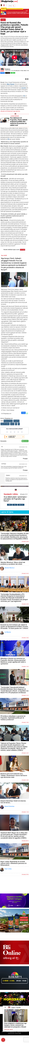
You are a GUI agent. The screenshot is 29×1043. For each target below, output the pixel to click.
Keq (15, 504)
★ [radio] (7, 432)
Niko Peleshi (10, 84)
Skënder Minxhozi (10, 568)
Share (3, 72)
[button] (3, 1039)
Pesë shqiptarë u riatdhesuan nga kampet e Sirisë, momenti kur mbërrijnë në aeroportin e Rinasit (15, 1025)
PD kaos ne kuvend (8, 420)
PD (8, 139)
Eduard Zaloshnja (10, 806)
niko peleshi (16, 420)
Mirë (10, 504)
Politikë (3, 20)
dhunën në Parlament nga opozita (10, 111)
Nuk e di (21, 504)
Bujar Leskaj (8, 868)
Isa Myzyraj (8, 632)
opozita (23, 88)
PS (24, 96)
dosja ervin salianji (5, 423)
